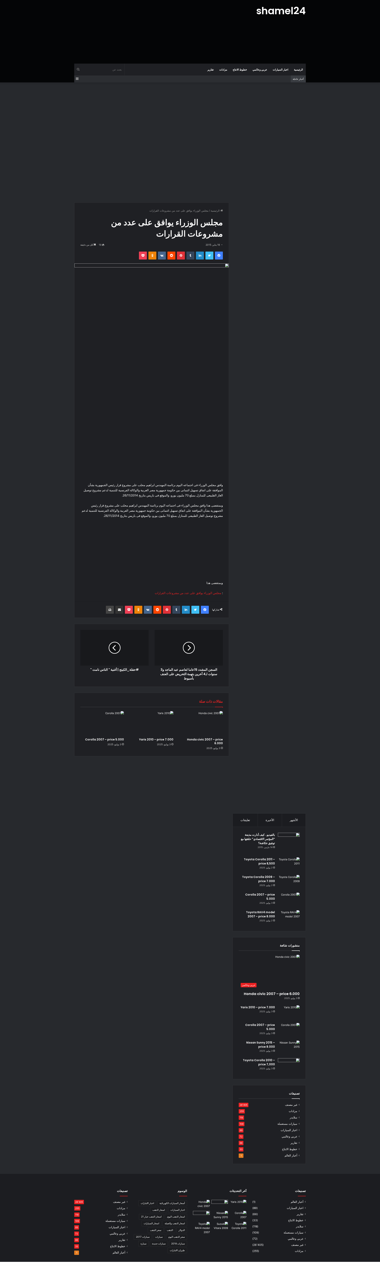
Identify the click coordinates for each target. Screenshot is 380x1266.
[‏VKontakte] (162, 255)
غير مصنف (291, 1104)
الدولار (182, 1230)
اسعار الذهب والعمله (175, 1223)
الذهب (170, 1230)
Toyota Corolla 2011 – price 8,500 (259, 861)
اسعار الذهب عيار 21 (151, 1216)
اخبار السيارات (280, 69)
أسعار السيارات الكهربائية (172, 1203)
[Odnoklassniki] (152, 255)
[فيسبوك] (219, 255)
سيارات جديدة (159, 1243)
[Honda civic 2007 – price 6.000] (201, 723)
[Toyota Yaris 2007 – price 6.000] (219, 1204)
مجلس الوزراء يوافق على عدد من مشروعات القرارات (188, 593)
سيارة (143, 1243)
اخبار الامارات (147, 1203)
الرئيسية (298, 69)
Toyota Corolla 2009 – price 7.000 (258, 879)
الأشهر (294, 820)
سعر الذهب (155, 1230)
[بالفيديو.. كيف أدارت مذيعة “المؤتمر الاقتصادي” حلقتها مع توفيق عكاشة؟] (289, 844)
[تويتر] (209, 255)
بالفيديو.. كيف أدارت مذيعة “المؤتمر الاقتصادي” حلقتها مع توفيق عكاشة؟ (258, 839)
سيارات (159, 1236)
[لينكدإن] (200, 255)
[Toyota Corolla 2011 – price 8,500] (289, 864)
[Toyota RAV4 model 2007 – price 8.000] (289, 917)
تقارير (210, 69)
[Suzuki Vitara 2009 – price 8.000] (219, 1226)
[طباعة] (110, 610)
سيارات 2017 (143, 1236)
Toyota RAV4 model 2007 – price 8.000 (260, 914)
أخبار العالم (291, 1155)
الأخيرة (270, 820)
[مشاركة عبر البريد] (119, 610)
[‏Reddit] (171, 255)
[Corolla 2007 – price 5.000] (102, 723)
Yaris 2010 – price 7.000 (156, 739)
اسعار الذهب (158, 1209)
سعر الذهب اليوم (176, 1236)
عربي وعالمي (260, 69)
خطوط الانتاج (240, 69)
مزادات (223, 69)
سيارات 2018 (178, 1243)
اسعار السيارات (151, 1223)
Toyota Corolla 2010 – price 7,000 (259, 1062)
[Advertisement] (150, 31)
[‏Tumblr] (190, 255)
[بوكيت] (143, 255)
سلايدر (293, 1117)
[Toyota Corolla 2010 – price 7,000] (289, 1065)
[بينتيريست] (181, 255)
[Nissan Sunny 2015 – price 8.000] (289, 1048)
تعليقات (245, 820)
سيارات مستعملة (287, 1123)
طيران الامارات (177, 1250)
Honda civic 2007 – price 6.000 (205, 741)
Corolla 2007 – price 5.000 (104, 739)
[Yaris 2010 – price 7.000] (151, 723)
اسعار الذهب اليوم (176, 1216)
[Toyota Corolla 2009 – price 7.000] (289, 882)
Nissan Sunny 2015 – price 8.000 (260, 1045)
